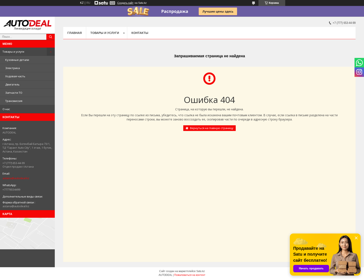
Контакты (139, 33)
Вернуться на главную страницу (211, 128)
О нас (6, 109)
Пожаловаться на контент (189, 275)
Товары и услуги (13, 51)
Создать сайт (125, 2)
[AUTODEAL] (27, 23)
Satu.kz (200, 271)
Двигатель (12, 84)
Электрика (12, 68)
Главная (74, 33)
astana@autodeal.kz (16, 178)
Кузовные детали (17, 60)
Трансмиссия (13, 101)
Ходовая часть (15, 76)
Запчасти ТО (13, 93)
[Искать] (50, 37)
